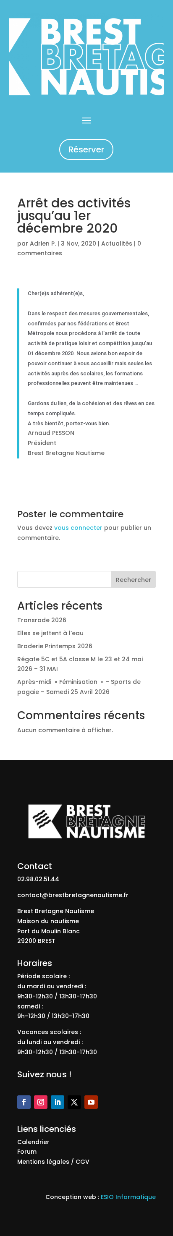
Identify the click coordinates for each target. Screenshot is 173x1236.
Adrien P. (43, 243)
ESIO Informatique (128, 1197)
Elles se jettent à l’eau (50, 633)
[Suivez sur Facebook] (24, 1102)
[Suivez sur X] (74, 1102)
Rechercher (133, 580)
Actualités (116, 243)
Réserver (86, 149)
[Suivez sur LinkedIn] (57, 1102)
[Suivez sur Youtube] (91, 1102)
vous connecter (78, 528)
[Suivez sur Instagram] (40, 1102)
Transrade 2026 (41, 620)
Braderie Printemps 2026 (54, 646)
